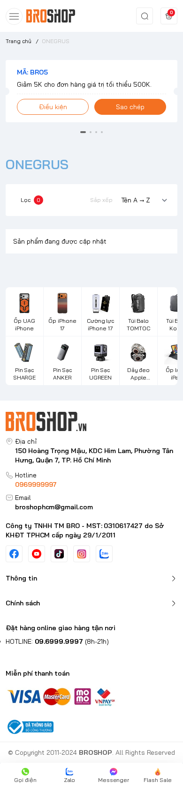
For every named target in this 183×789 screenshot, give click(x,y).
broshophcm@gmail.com (54, 507)
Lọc (30, 199)
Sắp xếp (101, 199)
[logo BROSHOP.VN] (91, 421)
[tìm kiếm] (144, 16)
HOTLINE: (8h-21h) (57, 641)
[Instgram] (81, 553)
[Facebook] (14, 553)
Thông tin (21, 578)
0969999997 (36, 484)
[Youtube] (36, 553)
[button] (83, 132)
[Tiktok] (59, 553)
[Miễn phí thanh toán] (91, 696)
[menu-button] (14, 16)
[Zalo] (104, 553)
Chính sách (23, 603)
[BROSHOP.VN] (53, 15)
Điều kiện (53, 107)
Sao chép (130, 107)
